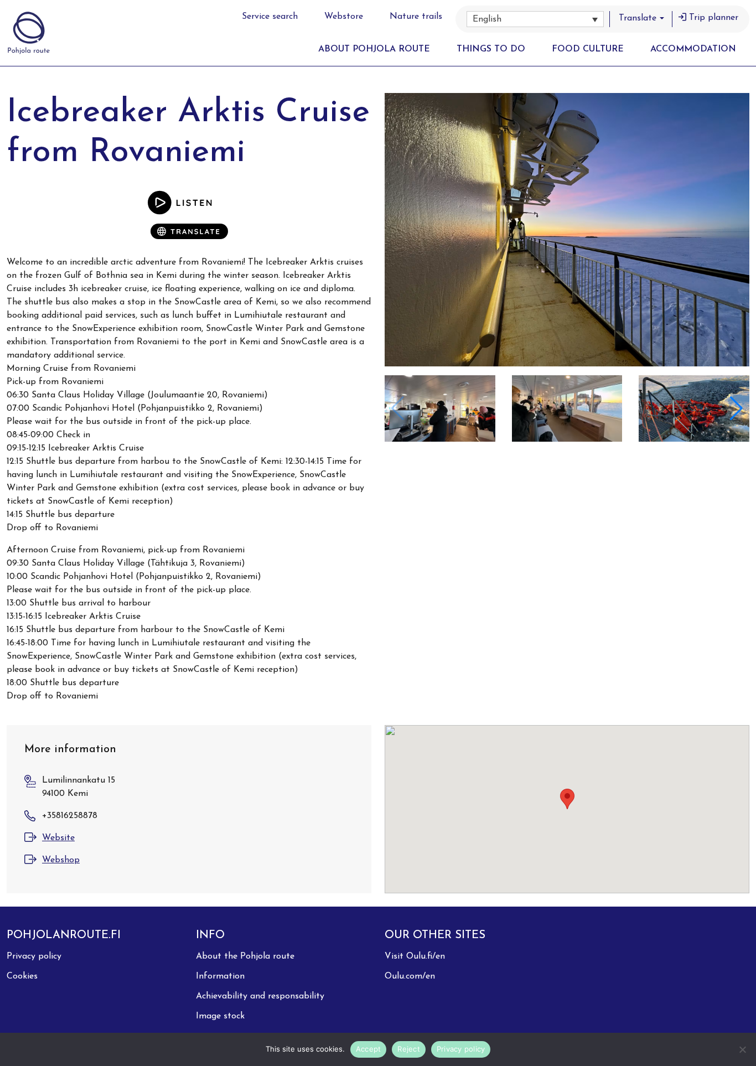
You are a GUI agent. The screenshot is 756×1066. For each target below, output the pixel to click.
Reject (408, 1048)
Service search (270, 16)
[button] (535, 19)
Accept (368, 1048)
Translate (637, 18)
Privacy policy (34, 956)
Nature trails (416, 16)
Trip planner (713, 17)
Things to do (491, 49)
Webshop (61, 860)
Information (220, 976)
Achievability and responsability (260, 996)
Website (58, 838)
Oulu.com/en (410, 976)
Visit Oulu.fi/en (415, 956)
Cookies (22, 976)
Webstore (343, 16)
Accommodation (693, 49)
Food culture (588, 49)
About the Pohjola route (245, 956)
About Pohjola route (374, 49)
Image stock (220, 1016)
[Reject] (742, 1049)
